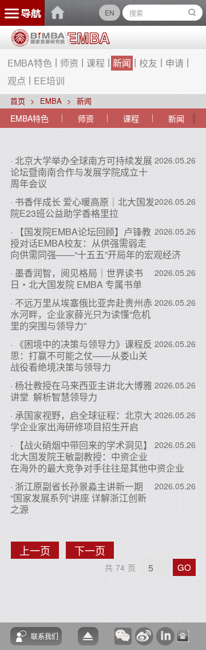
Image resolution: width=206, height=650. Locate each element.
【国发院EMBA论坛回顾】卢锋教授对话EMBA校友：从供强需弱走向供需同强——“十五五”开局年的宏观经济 (95, 243)
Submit (192, 13)
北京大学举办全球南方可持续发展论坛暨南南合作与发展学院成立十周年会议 (81, 172)
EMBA (51, 100)
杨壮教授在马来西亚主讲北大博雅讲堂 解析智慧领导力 (81, 391)
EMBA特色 (29, 62)
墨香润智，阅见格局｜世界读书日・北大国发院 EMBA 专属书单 (76, 278)
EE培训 (49, 80)
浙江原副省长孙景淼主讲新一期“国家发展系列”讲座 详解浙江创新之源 (78, 498)
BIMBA (58, 12)
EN (109, 12)
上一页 (39, 550)
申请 (174, 62)
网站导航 (22, 13)
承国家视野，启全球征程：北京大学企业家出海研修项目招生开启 (81, 420)
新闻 (122, 62)
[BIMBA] (38, 42)
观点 (16, 80)
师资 (69, 62)
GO (184, 567)
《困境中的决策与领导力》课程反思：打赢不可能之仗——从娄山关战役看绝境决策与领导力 (81, 355)
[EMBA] (87, 38)
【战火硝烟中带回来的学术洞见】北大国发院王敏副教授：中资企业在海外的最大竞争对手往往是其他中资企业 (97, 456)
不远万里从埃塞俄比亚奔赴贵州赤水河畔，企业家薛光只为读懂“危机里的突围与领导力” (81, 314)
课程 (95, 62)
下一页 (94, 550)
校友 (148, 62)
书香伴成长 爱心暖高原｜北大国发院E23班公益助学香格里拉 (82, 207)
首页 (17, 100)
